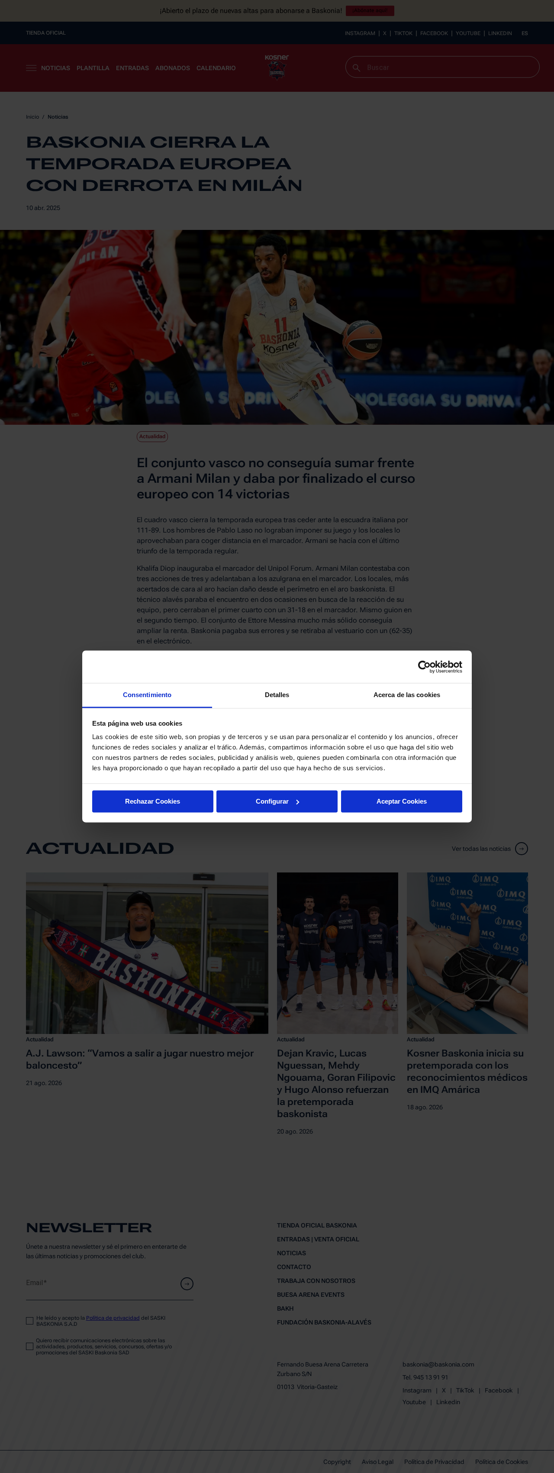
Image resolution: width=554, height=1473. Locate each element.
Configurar (272, 801)
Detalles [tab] (277, 694)
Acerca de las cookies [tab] (407, 694)
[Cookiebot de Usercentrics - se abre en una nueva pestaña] (424, 666)
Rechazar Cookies (152, 801)
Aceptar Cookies (402, 801)
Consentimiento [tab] (147, 694)
